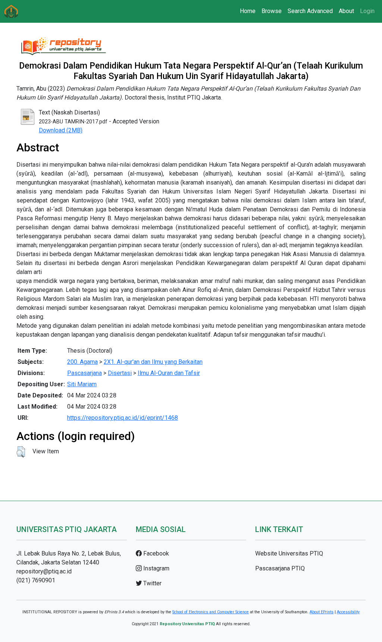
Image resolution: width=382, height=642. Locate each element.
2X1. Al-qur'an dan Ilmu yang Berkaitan (153, 361)
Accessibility (348, 612)
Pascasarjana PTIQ (280, 568)
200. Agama (82, 361)
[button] (20, 451)
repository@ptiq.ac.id (44, 571)
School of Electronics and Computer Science (210, 612)
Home (248, 11)
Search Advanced (310, 11)
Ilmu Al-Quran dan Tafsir (169, 373)
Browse (272, 11)
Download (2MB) (60, 130)
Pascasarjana (84, 373)
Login (367, 11)
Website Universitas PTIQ (289, 553)
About (346, 11)
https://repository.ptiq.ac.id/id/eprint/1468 (122, 417)
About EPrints (322, 612)
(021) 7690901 (35, 580)
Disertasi (120, 373)
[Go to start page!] (11, 11)
